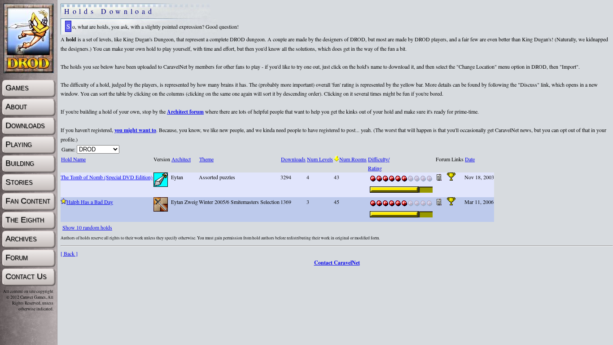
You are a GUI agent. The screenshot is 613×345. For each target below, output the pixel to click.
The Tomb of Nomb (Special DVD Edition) (107, 177)
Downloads (293, 159)
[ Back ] (69, 253)
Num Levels (320, 159)
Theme (206, 159)
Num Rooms (353, 159)
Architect (181, 159)
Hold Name (73, 159)
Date (470, 159)
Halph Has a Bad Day (89, 201)
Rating (375, 168)
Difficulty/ (379, 159)
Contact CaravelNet (337, 262)
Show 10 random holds (87, 227)
